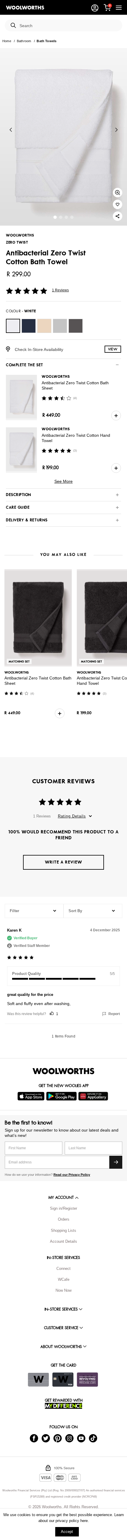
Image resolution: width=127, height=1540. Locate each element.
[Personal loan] (87, 1379)
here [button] (84, 1520)
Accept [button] (67, 1531)
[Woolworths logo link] (25, 8)
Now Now (63, 1290)
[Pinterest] (57, 1438)
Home (6, 41)
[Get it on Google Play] (62, 1096)
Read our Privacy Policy (71, 1174)
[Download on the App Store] (31, 1096)
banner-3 (72, 217)
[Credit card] (62, 1379)
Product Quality (26, 973)
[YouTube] (81, 1438)
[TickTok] (93, 1438)
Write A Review (63, 862)
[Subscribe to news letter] (115, 1162)
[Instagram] (69, 1438)
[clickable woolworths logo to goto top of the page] (63, 1071)
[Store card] (38, 1379)
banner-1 (60, 217)
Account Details (63, 1241)
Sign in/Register (63, 1208)
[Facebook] (34, 1438)
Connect (63, 1268)
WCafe (63, 1279)
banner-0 (55, 217)
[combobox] (68, 26)
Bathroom (24, 41)
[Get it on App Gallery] (94, 1096)
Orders (63, 1219)
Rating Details (72, 816)
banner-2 (66, 217)
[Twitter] (46, 1438)
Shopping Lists (63, 1230)
